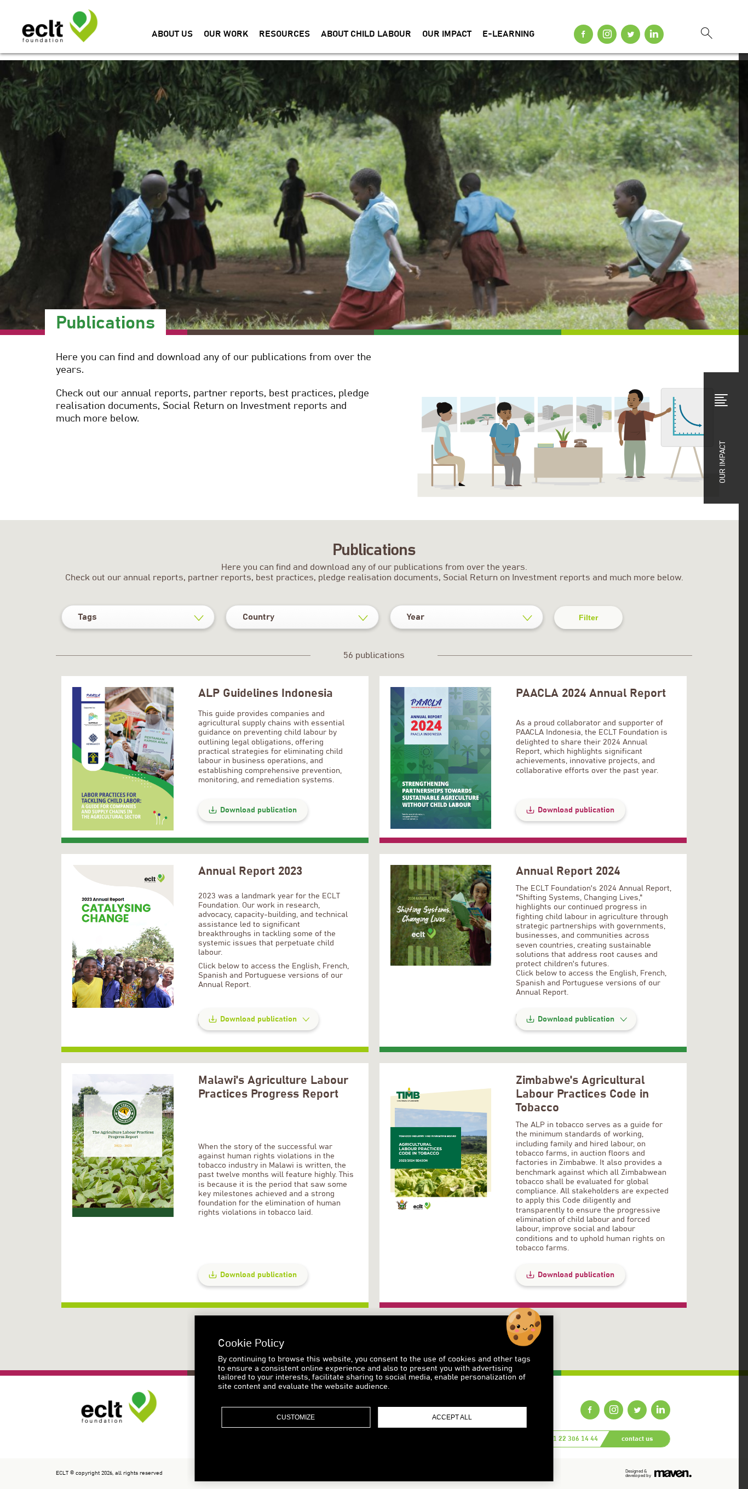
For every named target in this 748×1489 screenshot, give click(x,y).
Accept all (452, 1417)
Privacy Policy (346, 1454)
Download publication (258, 810)
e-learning (508, 34)
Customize (296, 1417)
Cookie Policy (403, 1454)
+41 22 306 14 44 (572, 1438)
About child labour (366, 34)
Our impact (446, 34)
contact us (637, 1438)
